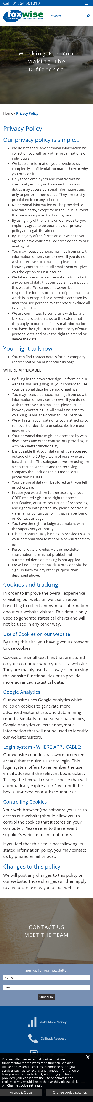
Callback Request (53, 1038)
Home (8, 113)
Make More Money (53, 1022)
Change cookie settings (70, 1092)
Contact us (46, 926)
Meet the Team (46, 934)
